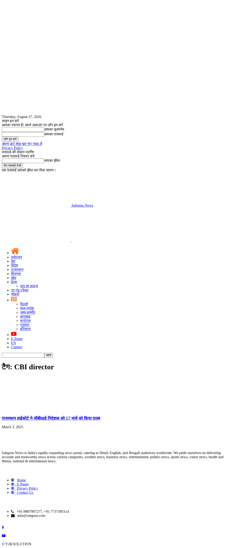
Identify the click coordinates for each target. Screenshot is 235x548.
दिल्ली (24, 304)
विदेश (14, 265)
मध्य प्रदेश (27, 308)
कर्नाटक (25, 321)
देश (13, 261)
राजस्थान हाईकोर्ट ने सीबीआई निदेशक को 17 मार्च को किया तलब (51, 418)
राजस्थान (17, 269)
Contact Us (25, 492)
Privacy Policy (12, 148)
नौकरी (15, 294)
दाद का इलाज (29, 286)
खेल (13, 278)
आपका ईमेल (52, 160)
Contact (16, 347)
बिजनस (16, 274)
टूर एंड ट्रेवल (19, 290)
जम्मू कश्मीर (27, 312)
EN (13, 343)
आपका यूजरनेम (54, 129)
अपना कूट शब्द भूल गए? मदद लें (22, 144)
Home (21, 480)
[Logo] (37, 241)
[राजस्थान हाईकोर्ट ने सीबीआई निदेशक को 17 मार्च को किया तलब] (36, 409)
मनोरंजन (16, 257)
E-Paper (17, 339)
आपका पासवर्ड (53, 134)
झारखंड (25, 316)
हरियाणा (25, 329)
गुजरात (24, 325)
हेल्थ (14, 282)
